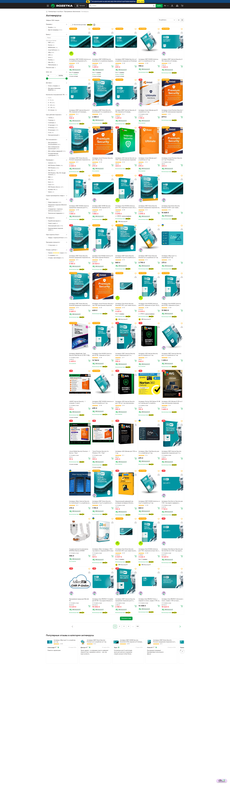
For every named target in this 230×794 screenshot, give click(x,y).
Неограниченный (54, 135)
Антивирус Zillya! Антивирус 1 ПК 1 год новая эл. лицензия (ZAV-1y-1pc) (102, 550)
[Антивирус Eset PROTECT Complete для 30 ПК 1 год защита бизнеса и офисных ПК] (103, 581)
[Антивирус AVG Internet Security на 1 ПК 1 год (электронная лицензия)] (126, 140)
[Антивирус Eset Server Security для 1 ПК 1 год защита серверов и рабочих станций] (172, 484)
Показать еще (50, 67)
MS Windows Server (55, 187)
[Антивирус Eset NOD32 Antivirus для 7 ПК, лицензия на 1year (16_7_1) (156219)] (149, 531)
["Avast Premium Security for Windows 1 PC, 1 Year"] (103, 434)
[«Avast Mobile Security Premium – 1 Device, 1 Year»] (80, 434)
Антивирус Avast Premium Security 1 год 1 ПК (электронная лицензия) (103, 304)
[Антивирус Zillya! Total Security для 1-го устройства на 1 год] (149, 434)
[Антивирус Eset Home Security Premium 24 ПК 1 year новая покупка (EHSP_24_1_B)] (172, 188)
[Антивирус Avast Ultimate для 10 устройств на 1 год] (149, 93)
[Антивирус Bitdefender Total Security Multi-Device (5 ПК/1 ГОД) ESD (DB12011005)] (80, 336)
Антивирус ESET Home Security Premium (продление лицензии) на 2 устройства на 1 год (149, 207)
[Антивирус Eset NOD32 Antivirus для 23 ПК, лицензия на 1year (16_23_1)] (103, 336)
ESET (51, 42)
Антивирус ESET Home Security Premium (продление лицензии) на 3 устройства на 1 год (79, 257)
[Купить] (89, 66)
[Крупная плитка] (178, 20)
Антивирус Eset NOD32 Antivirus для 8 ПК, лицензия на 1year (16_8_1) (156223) (149, 304)
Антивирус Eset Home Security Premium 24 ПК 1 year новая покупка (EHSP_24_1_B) (171, 207)
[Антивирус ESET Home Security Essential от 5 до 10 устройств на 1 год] (126, 238)
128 (137, 626)
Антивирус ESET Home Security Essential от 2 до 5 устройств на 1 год (102, 502)
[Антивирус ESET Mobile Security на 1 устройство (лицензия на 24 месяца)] (126, 42)
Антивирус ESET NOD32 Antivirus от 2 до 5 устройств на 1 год (149, 502)
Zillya (51, 52)
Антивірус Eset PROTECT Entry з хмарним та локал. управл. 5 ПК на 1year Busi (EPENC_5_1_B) (149, 600)
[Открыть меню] (48, 6)
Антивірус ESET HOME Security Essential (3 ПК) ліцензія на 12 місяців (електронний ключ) (101, 207)
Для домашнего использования (54, 143)
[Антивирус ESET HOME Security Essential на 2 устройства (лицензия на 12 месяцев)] (103, 42)
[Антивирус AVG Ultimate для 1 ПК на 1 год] (126, 434)
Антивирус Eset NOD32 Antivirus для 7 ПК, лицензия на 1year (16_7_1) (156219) (149, 550)
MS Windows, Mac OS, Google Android (57, 173)
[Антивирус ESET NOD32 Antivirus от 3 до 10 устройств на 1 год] (103, 384)
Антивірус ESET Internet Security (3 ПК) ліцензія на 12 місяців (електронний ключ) (125, 111)
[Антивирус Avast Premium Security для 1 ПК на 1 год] (103, 140)
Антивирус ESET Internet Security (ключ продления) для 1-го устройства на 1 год (125, 354)
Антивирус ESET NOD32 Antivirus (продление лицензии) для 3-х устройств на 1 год (79, 207)
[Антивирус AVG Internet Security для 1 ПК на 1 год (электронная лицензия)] (126, 384)
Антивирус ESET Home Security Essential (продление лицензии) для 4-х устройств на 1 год (79, 304)
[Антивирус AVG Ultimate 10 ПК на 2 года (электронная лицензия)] (172, 384)
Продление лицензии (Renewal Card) (57, 205)
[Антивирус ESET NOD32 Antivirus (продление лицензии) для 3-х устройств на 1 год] (80, 188)
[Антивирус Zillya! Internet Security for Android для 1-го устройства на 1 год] (80, 484)
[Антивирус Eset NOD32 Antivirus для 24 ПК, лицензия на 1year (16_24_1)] (172, 286)
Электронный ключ (55, 225)
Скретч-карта (53, 223)
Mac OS (52, 170)
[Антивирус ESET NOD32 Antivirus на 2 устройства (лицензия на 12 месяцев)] (80, 42)
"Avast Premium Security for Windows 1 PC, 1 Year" (100, 452)
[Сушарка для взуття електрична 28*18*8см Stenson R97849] (80, 531)
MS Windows (53, 168)
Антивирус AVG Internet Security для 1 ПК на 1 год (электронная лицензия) (125, 402)
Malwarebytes (53, 64)
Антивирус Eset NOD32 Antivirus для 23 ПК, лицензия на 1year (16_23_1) (102, 354)
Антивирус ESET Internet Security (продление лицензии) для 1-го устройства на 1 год (171, 452)
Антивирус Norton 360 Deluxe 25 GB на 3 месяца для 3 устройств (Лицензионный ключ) (149, 402)
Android (52, 163)
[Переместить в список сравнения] (89, 32)
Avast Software (53, 50)
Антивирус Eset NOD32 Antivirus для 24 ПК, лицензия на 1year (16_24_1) (171, 304)
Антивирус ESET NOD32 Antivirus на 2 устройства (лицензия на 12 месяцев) (80, 60)
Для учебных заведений (57, 151)
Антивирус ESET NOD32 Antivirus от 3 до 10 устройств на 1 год (103, 402)
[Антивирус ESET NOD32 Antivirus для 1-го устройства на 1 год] (149, 42)
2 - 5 (51, 100)
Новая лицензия (54, 202)
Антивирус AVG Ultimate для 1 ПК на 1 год (126, 452)
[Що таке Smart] (94, 25)
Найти (159, 5)
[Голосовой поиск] (154, 6)
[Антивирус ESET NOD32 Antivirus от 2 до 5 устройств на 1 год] (149, 484)
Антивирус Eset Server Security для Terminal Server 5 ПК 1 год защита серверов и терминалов (172, 550)
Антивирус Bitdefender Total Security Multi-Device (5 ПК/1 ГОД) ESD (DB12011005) (79, 354)
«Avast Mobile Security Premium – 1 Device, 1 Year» (79, 452)
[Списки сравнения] (177, 6)
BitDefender (53, 47)
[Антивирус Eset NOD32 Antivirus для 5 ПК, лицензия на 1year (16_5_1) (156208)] (126, 188)
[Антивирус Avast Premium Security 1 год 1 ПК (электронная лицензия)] (103, 286)
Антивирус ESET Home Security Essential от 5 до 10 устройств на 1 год (125, 257)
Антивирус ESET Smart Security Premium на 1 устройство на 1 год (148, 256)
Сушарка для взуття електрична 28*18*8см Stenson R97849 (78, 550)
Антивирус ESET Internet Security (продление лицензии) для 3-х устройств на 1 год (125, 600)
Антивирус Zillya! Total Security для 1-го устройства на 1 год (149, 452)
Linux (51, 184)
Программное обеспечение (72, 11)
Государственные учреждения (53, 154)
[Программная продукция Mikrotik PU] (80, 581)
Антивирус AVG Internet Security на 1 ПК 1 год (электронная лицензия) (125, 159)
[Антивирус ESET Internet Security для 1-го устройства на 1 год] (172, 336)
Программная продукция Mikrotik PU (79, 600)
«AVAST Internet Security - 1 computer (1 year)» (77, 402)
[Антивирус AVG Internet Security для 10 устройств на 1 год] (149, 336)
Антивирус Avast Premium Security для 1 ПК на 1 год (102, 159)
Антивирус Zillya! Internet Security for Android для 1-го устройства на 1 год (79, 502)
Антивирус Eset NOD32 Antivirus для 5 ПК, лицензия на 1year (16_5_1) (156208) (126, 207)
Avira (50, 57)
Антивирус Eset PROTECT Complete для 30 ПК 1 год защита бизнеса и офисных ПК (102, 600)
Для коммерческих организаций (53, 147)
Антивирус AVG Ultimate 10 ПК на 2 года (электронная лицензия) (172, 402)
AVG (50, 55)
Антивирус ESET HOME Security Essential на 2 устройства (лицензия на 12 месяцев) (102, 60)
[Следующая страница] (180, 626)
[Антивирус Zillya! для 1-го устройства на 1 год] (172, 238)
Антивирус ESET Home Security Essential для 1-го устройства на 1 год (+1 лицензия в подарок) (102, 111)
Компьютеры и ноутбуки (56, 11)
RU (165, 5)
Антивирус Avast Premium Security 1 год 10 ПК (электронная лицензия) (172, 111)
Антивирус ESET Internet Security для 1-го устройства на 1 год (171, 354)
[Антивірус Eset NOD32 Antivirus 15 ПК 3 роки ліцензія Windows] (103, 238)
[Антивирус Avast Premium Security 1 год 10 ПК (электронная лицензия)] (172, 93)
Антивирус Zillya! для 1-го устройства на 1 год (169, 256)
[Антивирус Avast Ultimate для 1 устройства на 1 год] (149, 140)
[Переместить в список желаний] (89, 29)
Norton (51, 45)
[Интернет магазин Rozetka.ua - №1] (62, 6)
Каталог (82, 5)
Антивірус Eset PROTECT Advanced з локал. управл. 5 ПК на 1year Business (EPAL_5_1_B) (172, 600)
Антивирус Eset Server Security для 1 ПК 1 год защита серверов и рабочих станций (172, 502)
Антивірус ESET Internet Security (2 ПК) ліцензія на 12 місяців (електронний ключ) (172, 60)
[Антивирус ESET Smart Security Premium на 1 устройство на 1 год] (149, 238)
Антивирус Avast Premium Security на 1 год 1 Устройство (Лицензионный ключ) (172, 159)
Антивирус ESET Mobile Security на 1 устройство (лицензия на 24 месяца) (126, 60)
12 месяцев (53, 125)
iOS (50, 179)
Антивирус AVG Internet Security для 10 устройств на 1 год (148, 354)
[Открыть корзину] (182, 6)
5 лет (51, 132)
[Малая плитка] (182, 20)
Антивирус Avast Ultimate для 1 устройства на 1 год (148, 159)
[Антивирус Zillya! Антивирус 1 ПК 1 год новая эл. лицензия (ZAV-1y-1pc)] (103, 531)
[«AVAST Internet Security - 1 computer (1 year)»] (80, 384)
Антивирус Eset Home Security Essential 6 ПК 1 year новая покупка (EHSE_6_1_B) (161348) (125, 550)
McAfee (51, 60)
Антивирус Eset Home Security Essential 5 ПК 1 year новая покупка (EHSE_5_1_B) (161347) (125, 304)
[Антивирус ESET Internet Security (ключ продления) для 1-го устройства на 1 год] (126, 336)
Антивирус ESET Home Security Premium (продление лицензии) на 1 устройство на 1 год (80, 159)
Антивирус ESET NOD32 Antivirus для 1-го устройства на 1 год (148, 60)
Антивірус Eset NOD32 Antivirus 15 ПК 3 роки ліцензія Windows (102, 256)
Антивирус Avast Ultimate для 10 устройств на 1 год (148, 111)
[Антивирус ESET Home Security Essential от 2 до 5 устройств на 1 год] (103, 484)
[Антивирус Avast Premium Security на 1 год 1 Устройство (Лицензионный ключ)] (172, 140)
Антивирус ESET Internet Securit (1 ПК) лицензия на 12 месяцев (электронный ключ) (79, 111)
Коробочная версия (54, 221)
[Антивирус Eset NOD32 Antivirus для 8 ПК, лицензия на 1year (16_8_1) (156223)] (149, 286)
